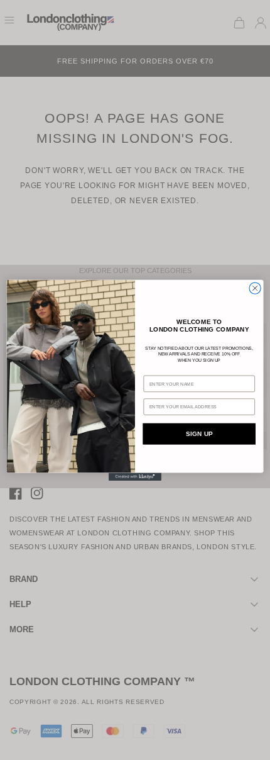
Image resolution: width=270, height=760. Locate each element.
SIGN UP (199, 434)
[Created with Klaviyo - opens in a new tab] (135, 476)
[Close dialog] (255, 288)
